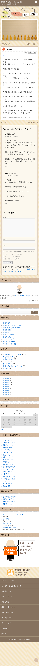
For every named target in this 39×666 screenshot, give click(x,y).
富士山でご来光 (8, 334)
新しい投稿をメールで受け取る (12, 259)
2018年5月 (6, 391)
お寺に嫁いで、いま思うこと (13, 366)
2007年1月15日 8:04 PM (11, 136)
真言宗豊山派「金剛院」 (23, 295)
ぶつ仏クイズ (7, 471)
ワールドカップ (8, 339)
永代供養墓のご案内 (9, 497)
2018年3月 (6, 393)
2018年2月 (6, 395)
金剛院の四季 (7, 447)
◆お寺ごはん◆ (8, 357)
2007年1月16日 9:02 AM (11, 175)
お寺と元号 (7, 323)
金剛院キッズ (7, 504)
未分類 (5, 368)
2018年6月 (6, 389)
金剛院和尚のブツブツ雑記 (16, 117)
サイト (4, 245)
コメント (6, 217)
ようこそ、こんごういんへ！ (12, 514)
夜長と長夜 (7, 330)
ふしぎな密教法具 (9, 467)
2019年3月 (6, 379)
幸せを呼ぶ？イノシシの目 (12, 325)
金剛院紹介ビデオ (9, 501)
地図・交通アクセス (9, 476)
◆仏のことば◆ (8, 359)
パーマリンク (26, 117)
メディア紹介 (7, 450)
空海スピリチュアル (9, 527)
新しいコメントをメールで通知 (12, 256)
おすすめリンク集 (9, 479)
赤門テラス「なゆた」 (10, 499)
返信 (6, 166)
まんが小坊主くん (9, 469)
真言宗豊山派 (7, 523)
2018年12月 (6, 383)
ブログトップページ (8, 580)
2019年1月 (6, 381)
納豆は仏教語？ (32, 44)
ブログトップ (7, 440)
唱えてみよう (7, 455)
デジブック (7, 361)
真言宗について (8, 462)
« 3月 (2, 430)
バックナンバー (8, 481)
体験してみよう (8, 457)
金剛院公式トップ (9, 443)
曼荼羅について (8, 464)
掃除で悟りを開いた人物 (11, 327)
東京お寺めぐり (8, 459)
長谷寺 (5, 519)
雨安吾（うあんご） (10, 344)
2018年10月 (6, 385)
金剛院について (8, 445)
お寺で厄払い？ (8, 337)
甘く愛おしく (6, 44)
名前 (5, 239)
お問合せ (6, 474)
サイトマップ (7, 484)
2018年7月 (6, 387)
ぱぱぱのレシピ (8, 452)
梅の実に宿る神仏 (9, 341)
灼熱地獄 (6, 332)
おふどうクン (7, 364)
